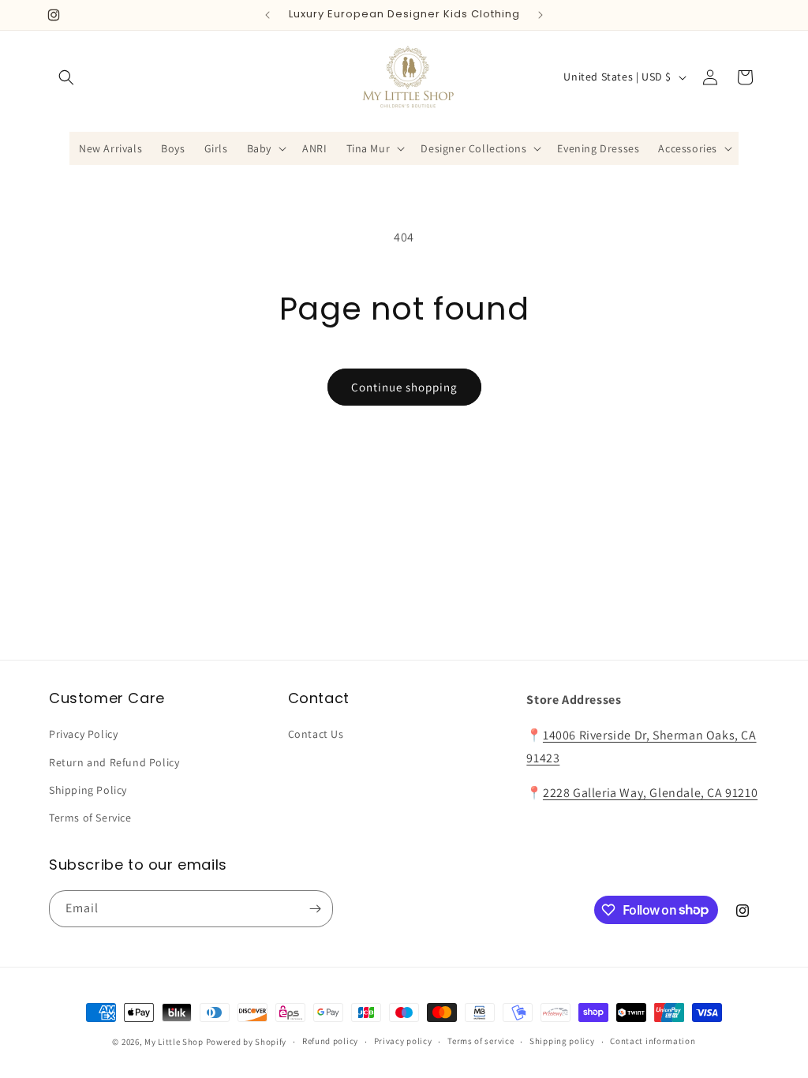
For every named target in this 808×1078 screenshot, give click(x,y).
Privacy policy (403, 1040)
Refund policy (330, 1040)
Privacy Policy (83, 734)
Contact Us (316, 734)
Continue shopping (404, 387)
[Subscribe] (314, 908)
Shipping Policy (88, 790)
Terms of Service (90, 817)
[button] (66, 77)
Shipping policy (562, 1040)
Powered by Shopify (246, 1041)
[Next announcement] (540, 15)
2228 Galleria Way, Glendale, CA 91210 (650, 792)
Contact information (652, 1040)
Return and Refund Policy (114, 762)
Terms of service (480, 1040)
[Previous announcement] (267, 15)
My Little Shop (174, 1041)
